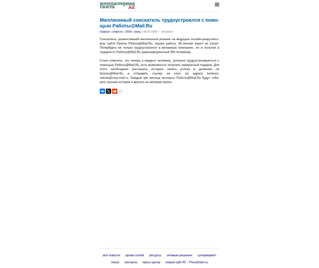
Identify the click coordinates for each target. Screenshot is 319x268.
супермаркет (207, 255)
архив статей (134, 255)
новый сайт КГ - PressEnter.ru (187, 262)
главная (105, 31)
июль (137, 31)
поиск (115, 262)
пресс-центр (151, 262)
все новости (111, 255)
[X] (108, 91)
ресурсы (155, 255)
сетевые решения (179, 255)
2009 (128, 31)
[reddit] (114, 91)
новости (117, 31)
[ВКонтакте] (102, 91)
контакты (131, 262)
